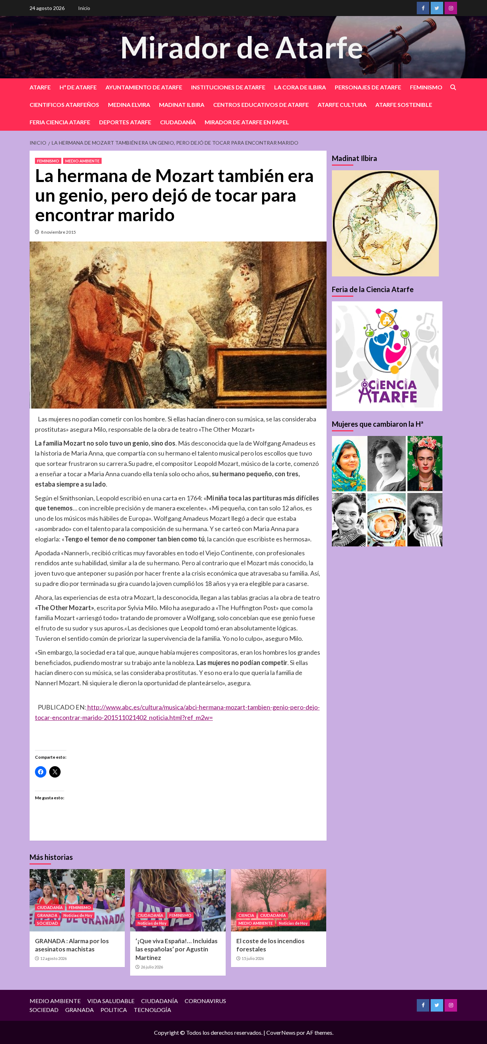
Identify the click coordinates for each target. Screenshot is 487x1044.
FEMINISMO (426, 87)
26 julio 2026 (152, 967)
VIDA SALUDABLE (110, 1000)
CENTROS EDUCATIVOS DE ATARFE (261, 104)
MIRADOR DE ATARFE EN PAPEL (247, 122)
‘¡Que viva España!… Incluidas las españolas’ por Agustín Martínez (176, 949)
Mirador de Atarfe (241, 47)
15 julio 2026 (253, 958)
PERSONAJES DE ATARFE (368, 87)
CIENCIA (246, 915)
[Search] (452, 87)
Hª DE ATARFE (78, 87)
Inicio (84, 8)
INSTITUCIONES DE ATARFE (228, 87)
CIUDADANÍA (178, 122)
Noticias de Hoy (77, 915)
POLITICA (114, 1009)
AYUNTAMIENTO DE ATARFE (144, 87)
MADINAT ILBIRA (181, 104)
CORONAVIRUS (205, 1000)
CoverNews (281, 1032)
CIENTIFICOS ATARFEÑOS (64, 104)
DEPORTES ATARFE (125, 122)
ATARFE (40, 87)
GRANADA (47, 915)
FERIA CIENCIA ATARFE (60, 122)
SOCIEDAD (47, 923)
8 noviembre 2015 (58, 232)
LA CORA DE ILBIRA (300, 87)
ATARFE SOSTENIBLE (403, 104)
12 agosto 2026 (53, 958)
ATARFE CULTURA (342, 104)
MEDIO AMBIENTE (82, 161)
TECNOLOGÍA (152, 1009)
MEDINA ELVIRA (129, 104)
